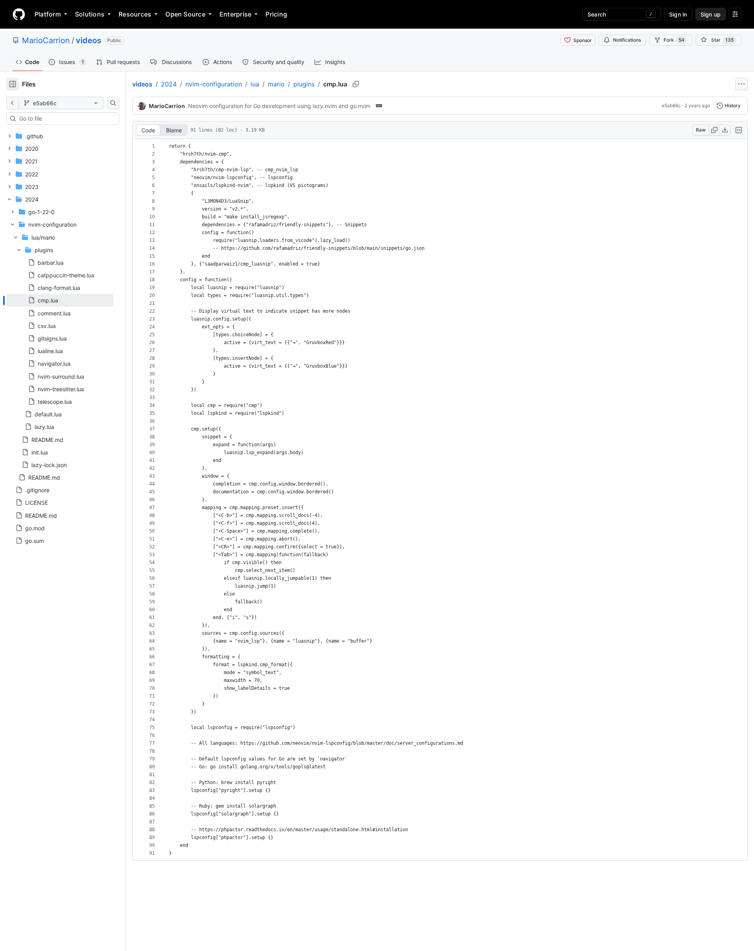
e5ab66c (671, 105)
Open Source (185, 14)
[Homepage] (19, 14)
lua (255, 84)
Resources (135, 14)
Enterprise (235, 14)
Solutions (89, 14)
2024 (169, 84)
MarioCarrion (46, 40)
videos (88, 40)
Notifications (627, 40)
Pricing (276, 14)
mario (276, 84)
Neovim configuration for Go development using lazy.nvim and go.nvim (279, 106)
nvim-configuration (213, 84)
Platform (48, 14)
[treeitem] (59, 300)
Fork (674, 40)
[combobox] (66, 119)
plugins (304, 84)
